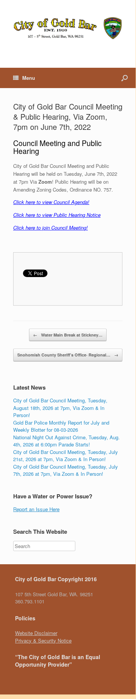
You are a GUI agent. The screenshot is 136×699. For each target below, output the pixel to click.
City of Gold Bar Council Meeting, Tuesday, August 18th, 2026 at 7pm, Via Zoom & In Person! (60, 408)
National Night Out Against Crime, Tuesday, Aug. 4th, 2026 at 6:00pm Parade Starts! (66, 441)
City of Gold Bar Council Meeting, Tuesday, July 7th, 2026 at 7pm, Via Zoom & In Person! (65, 470)
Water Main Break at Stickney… (67, 335)
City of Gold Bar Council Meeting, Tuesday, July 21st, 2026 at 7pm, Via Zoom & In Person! (65, 455)
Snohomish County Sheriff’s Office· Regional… (67, 355)
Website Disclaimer (36, 633)
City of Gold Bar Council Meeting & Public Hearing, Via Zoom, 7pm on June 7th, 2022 (67, 116)
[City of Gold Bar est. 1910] (67, 28)
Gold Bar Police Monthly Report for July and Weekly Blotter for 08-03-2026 (61, 426)
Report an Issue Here (36, 509)
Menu (28, 77)
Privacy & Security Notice (43, 640)
